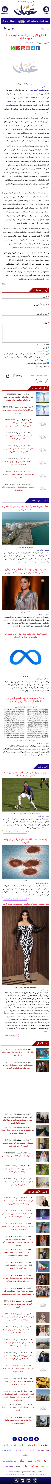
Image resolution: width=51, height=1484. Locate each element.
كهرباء (38, 94)
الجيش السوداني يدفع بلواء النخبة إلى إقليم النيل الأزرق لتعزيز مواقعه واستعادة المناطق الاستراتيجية (18, 1397)
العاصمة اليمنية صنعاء (37, 90)
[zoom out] (12, 28)
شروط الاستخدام (43, 351)
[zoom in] (5, 28)
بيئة (48, 29)
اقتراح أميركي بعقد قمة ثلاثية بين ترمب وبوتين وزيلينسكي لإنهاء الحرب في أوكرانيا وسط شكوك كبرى (18, 1120)
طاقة (43, 29)
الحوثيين (8, 105)
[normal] (8, 28)
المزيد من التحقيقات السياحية (15, 832)
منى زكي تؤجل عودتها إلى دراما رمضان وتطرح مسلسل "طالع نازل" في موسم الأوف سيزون (18, 1242)
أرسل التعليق (42, 382)
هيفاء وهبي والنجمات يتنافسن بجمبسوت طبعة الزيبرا (25, 904)
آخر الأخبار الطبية (10, 1035)
